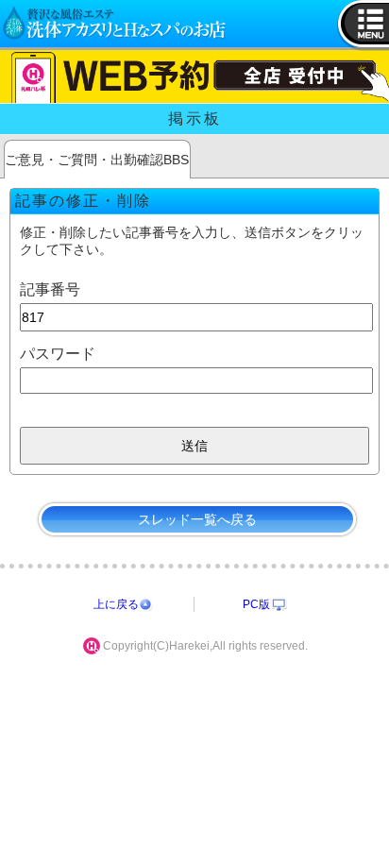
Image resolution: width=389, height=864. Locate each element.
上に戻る (116, 604)
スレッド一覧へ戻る (197, 519)
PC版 (256, 604)
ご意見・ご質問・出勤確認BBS (97, 159)
